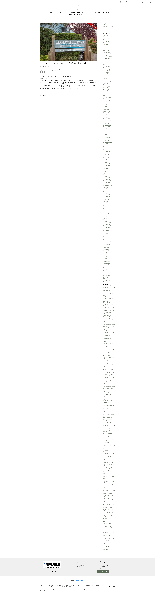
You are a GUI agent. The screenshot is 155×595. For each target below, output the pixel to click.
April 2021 (105, 105)
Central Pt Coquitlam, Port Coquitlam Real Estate (109, 312)
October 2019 (106, 123)
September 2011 (107, 249)
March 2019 (106, 134)
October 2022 (107, 86)
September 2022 (107, 87)
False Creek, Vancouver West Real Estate (108, 365)
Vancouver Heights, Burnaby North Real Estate (108, 520)
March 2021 (106, 106)
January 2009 (107, 280)
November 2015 (107, 182)
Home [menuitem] (46, 12)
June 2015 (106, 190)
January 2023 (107, 81)
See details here (44, 78)
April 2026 (106, 38)
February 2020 (107, 120)
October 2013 (106, 213)
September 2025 (107, 44)
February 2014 (107, 210)
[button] (142, 2)
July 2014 (105, 202)
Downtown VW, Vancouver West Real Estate (108, 340)
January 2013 (106, 224)
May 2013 (105, 218)
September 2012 (107, 230)
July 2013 (105, 216)
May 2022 (106, 94)
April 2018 (105, 148)
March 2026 (106, 39)
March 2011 (106, 258)
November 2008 (107, 281)
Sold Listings (106, 31)
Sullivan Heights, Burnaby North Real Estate (108, 509)
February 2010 (107, 272)
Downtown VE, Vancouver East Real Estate (108, 332)
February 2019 (107, 136)
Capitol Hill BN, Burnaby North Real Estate (108, 304)
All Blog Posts (106, 25)
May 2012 (105, 236)
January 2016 (106, 179)
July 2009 (106, 277)
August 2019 (106, 126)
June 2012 (105, 235)
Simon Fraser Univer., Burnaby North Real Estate (108, 495)
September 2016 (107, 168)
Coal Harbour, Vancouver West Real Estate (108, 320)
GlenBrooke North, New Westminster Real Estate (109, 382)
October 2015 (106, 184)
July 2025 (105, 47)
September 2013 (107, 215)
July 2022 (105, 91)
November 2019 (107, 122)
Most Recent (106, 35)
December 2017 (107, 153)
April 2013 (105, 219)
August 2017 (106, 157)
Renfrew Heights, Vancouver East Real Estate (108, 477)
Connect (136, 1)
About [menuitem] (107, 12)
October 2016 (106, 167)
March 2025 (106, 52)
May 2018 (105, 146)
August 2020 (106, 112)
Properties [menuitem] (52, 12)
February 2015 (107, 195)
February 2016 (107, 177)
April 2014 (105, 207)
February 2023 (107, 80)
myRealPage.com (80, 580)
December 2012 (107, 226)
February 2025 (107, 53)
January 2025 (107, 55)
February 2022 (107, 97)
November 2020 (107, 109)
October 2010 (106, 264)
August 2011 (106, 250)
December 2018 (107, 137)
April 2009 (106, 278)
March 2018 (106, 150)
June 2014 (105, 204)
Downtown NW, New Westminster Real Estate (108, 328)
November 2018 (107, 139)
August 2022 (106, 89)
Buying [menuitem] (60, 12)
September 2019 (107, 125)
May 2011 (105, 255)
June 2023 (106, 75)
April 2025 (106, 50)
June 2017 (105, 160)
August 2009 (106, 275)
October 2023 (107, 69)
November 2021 (107, 98)
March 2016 (106, 176)
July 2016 (105, 170)
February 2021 (107, 108)
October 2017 (106, 154)
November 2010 (107, 263)
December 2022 (107, 83)
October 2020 (107, 111)
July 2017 (105, 159)
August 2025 (106, 46)
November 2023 (107, 67)
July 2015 (105, 188)
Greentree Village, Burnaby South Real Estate (108, 390)
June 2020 (106, 115)
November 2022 (107, 84)
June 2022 (106, 92)
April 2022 (106, 95)
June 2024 (106, 61)
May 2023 (106, 77)
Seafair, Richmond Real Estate (50, 70)
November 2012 (107, 227)
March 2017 (106, 162)
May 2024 (106, 63)
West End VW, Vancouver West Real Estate (108, 532)
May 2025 (106, 49)
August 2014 (106, 201)
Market (100, 12)
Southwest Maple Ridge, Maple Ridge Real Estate (108, 505)
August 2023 (106, 72)
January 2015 (106, 196)
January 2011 (106, 260)
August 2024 (106, 60)
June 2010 (106, 266)
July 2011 (105, 252)
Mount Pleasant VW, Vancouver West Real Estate (108, 458)
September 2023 (107, 70)
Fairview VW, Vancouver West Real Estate (108, 357)
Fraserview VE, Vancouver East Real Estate (108, 377)
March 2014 (106, 209)
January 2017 (106, 163)
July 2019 (105, 128)
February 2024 (107, 66)
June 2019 (105, 129)
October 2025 (107, 43)
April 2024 (106, 64)
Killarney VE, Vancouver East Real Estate (108, 410)
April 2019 (105, 132)
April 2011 (105, 257)
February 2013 (107, 222)
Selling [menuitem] (93, 12)
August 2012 (106, 232)
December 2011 (107, 244)
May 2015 (105, 191)
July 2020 (106, 114)
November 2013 (107, 212)
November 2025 (107, 41)
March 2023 (106, 78)
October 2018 (106, 140)
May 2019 (105, 131)
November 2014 (107, 198)
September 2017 (107, 156)
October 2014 (106, 199)
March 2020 (106, 119)
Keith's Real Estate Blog (109, 26)
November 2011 (107, 246)
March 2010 (106, 271)
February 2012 (107, 241)
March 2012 (106, 239)
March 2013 (106, 221)
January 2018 (106, 151)
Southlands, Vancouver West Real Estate (108, 500)
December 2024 (107, 56)
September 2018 (107, 142)
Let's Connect (103, 571)
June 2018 (105, 145)
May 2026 (106, 36)
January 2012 (106, 243)
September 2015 (107, 185)
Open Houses (106, 29)
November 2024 (107, 58)
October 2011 (106, 247)
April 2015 (105, 193)
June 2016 (105, 171)
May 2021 (105, 103)
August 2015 (106, 187)
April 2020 (106, 117)
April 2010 (106, 269)
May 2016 (105, 173)
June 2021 (105, 101)
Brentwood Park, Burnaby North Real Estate (108, 294)
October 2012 (106, 229)
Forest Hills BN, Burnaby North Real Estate (108, 370)
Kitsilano (105, 413)
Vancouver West (107, 523)
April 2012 (105, 238)
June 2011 (105, 253)
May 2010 (105, 267)
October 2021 (106, 100)
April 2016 (105, 174)
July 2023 (105, 74)
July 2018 (105, 143)
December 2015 (107, 181)
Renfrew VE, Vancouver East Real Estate (108, 481)
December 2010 (107, 261)
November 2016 (107, 165)
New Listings (106, 28)
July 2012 (105, 233)
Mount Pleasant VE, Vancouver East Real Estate (108, 453)
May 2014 (105, 205)
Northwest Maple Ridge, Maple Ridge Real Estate (108, 469)
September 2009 (107, 274)
